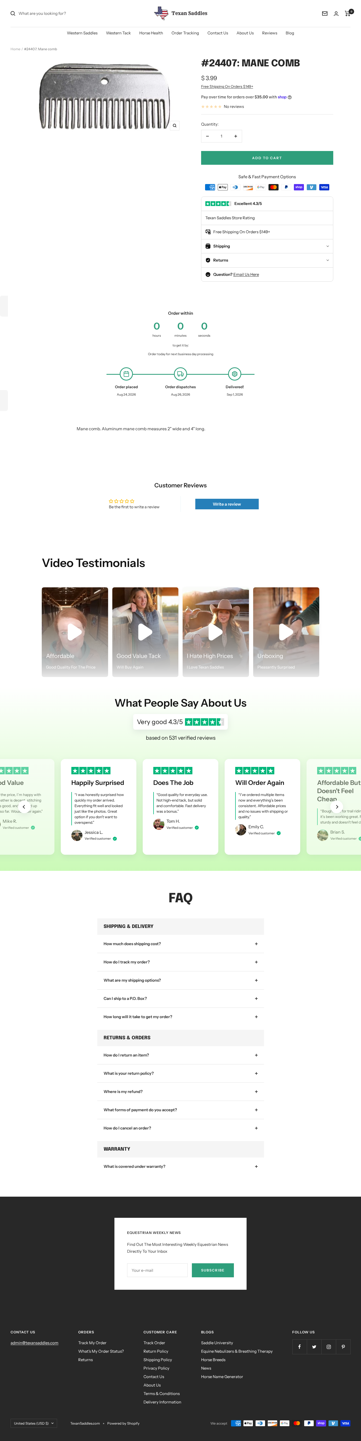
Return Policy (156, 1351)
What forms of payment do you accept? (140, 1109)
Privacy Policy (156, 1368)
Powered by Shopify (123, 1423)
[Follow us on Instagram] (328, 1346)
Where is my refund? (123, 1091)
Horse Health (151, 32)
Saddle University (217, 1342)
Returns (85, 1359)
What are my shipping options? (132, 980)
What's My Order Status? (101, 1351)
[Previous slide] (24, 806)
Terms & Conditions (162, 1393)
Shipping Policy (158, 1359)
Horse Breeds (213, 1359)
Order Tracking (185, 32)
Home (15, 49)
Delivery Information (162, 1402)
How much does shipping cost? (132, 943)
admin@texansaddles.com (34, 1342)
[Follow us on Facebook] (299, 1346)
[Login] (336, 13)
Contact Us (217, 32)
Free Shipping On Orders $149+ (227, 86)
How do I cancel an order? (127, 1128)
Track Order (154, 1342)
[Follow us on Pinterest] (343, 1346)
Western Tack (118, 32)
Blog (290, 32)
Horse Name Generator (222, 1376)
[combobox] (58, 13)
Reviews (269, 32)
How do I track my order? (127, 961)
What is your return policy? (129, 1073)
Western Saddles (82, 32)
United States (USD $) (31, 1423)
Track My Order (92, 1342)
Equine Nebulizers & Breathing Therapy (237, 1351)
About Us (245, 32)
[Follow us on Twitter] (314, 1346)
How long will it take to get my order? (138, 1016)
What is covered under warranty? (134, 1166)
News (206, 1368)
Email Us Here (246, 274)
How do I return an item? (126, 1055)
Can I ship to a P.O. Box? (125, 998)
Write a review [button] (227, 504)
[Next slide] (336, 806)
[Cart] (347, 13)
